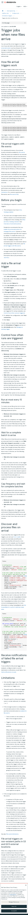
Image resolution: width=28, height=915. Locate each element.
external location (6, 48)
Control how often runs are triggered (14, 313)
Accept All (13, 911)
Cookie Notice (12, 894)
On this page (5, 23)
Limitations (4, 192)
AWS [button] (24, 6)
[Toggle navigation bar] (2, 2)
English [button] (19, 6)
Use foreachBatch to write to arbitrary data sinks (13, 607)
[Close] (26, 885)
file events (22, 152)
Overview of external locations (12, 224)
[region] (14, 898)
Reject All (14, 906)
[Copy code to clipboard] (25, 104)
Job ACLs (6, 257)
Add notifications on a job (8, 672)
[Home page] (2, 11)
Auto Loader (17, 537)
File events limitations (12, 834)
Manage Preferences (14, 902)
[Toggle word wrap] (22, 104)
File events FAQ (14, 194)
